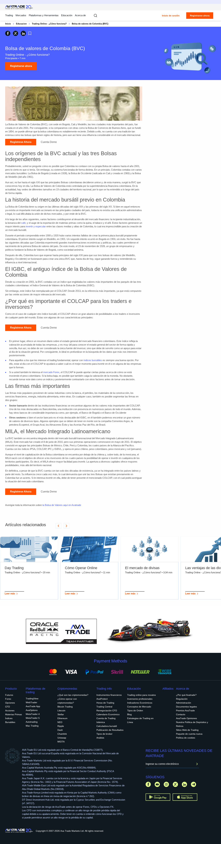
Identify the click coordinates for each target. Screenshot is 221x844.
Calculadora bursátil (106, 726)
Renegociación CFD (106, 710)
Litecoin (61, 710)
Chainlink (62, 734)
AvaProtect (102, 699)
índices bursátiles (92, 360)
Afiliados (167, 688)
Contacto (180, 714)
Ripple (60, 726)
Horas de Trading (105, 702)
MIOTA (61, 741)
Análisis (100, 737)
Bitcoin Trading (65, 706)
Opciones (10, 702)
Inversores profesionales (139, 699)
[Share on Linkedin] (23, 33)
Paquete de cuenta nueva (189, 734)
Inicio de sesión (171, 15)
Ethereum (62, 718)
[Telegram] (193, 784)
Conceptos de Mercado (139, 706)
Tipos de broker (104, 734)
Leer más (10, 593)
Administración (183, 702)
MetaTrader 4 (33, 714)
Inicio (8, 24)
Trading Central (104, 706)
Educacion (21, 24)
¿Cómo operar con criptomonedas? (67, 701)
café (23, 222)
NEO (59, 722)
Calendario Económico (108, 714)
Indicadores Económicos (139, 702)
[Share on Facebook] (7, 33)
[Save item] (29, 33)
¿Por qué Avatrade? (186, 695)
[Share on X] (15, 33)
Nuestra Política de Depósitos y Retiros (192, 724)
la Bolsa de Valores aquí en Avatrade (61, 505)
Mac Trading (32, 725)
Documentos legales (186, 706)
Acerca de (80, 15)
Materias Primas (13, 714)
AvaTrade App (33, 706)
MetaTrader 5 (33, 718)
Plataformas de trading (35, 690)
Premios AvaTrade (185, 710)
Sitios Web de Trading (187, 730)
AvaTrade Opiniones (186, 718)
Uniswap (61, 737)
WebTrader (31, 702)
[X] (175, 784)
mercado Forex (51, 372)
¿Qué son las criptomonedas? (72, 695)
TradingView (32, 698)
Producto (11, 688)
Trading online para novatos (141, 695)
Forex (8, 699)
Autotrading (32, 722)
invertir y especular (36, 226)
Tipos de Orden (135, 710)
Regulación (182, 699)
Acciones (9, 710)
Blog (129, 714)
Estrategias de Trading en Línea (140, 720)
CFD (7, 706)
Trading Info (104, 688)
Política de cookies (185, 737)
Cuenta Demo (49, 142)
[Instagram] (166, 784)
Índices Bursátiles (10, 720)
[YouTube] (157, 784)
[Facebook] (148, 784)
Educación (66, 15)
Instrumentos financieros (109, 695)
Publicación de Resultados (109, 730)
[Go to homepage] (19, 7)
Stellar (60, 714)
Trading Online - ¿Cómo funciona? (49, 24)
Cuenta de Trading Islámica (106, 720)
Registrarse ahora (200, 15)
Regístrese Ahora (20, 142)
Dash (60, 730)
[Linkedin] (184, 784)
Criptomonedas (67, 688)
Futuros (9, 695)
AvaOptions (32, 710)
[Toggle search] (95, 15)
